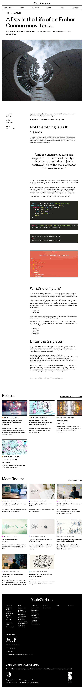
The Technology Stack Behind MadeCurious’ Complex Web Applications (12, 422)
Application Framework (21, 626)
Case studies (22, 608)
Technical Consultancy (9, 612)
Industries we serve (9, 623)
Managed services (8, 619)
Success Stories (35, 624)
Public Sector (22, 614)
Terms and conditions (12, 682)
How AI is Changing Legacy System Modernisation (14, 505)
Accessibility (34, 682)
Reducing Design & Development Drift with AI (40, 505)
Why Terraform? (62, 421)
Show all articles (75, 480)
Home (8, 13)
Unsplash (59, 378)
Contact (75, 8)
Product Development (22, 610)
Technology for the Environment (22, 622)
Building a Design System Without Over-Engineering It (40, 575)
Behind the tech (35, 608)
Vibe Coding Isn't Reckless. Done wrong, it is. (13, 575)
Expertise (7, 8)
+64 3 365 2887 (10, 648)
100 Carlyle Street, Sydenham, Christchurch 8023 (19, 654)
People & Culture (35, 618)
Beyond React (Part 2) (9, 460)
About (62, 8)
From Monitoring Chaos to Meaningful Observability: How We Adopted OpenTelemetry (40, 422)
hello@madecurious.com (13, 645)
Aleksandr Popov (50, 378)
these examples (50, 116)
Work (22, 8)
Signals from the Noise (9, 539)
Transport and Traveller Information (22, 618)
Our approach (9, 627)
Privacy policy (22, 682)
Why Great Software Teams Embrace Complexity (69, 505)
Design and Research (9, 608)
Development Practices (34, 614)
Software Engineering (9, 616)
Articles (35, 8)
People (48, 8)
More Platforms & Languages (71, 397)
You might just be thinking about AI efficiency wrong (40, 540)
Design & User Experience (35, 610)
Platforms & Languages (34, 620)
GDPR (28, 682)
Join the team (47, 608)
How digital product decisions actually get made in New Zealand (69, 540)
